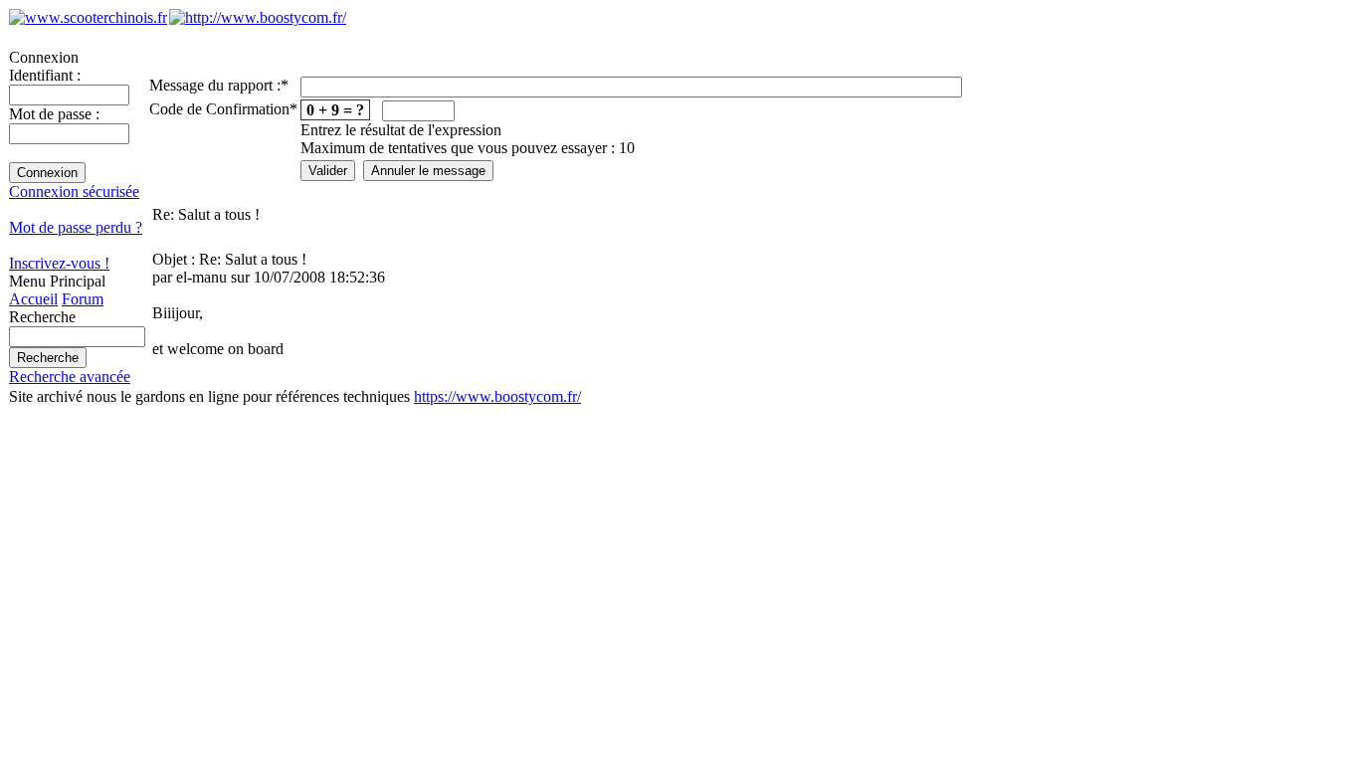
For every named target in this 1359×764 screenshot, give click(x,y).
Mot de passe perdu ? (75, 227)
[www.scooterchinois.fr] (88, 17)
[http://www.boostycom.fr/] (257, 17)
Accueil (33, 298)
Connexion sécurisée (74, 191)
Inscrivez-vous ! (59, 263)
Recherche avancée (69, 376)
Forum (82, 298)
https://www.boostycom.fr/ (497, 396)
